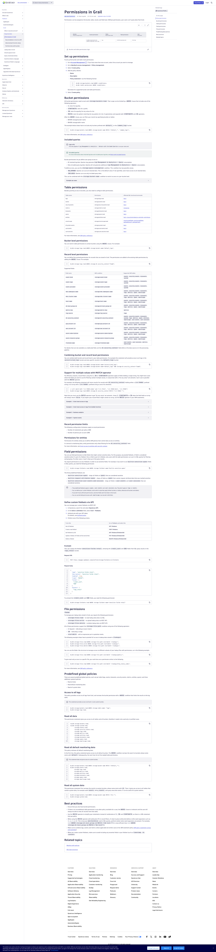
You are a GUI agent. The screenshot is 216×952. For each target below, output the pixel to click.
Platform (4, 18)
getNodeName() (128, 222)
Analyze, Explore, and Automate (10, 91)
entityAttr (140, 217)
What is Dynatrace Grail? (11, 30)
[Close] (22, 19)
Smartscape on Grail (9, 52)
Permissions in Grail (10, 37)
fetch (125, 198)
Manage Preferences (153, 948)
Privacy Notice (54, 950)
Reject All (166, 948)
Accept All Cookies (178, 948)
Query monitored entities (10, 55)
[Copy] (149, 83)
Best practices (160, 34)
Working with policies (73, 845)
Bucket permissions (161, 21)
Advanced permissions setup (13, 43)
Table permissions (161, 23)
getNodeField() (136, 222)
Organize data (8, 33)
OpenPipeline (6, 68)
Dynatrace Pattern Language (12, 62)
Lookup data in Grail (9, 49)
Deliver (4, 94)
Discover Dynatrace (7, 12)
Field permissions (161, 26)
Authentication (81, 515)
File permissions (160, 29)
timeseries (126, 208)
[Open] (22, 12)
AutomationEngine (8, 24)
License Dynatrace (7, 113)
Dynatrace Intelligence (8, 75)
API (3, 103)
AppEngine (6, 21)
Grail (4, 27)
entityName (147, 217)
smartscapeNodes (128, 220)
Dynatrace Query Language (11, 58)
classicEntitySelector (132, 217)
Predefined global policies (163, 31)
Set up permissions (161, 18)
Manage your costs (7, 116)
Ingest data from (6, 82)
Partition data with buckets (12, 46)
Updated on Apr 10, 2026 (104, 16)
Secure (4, 88)
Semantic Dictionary (7, 100)
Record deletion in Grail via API (13, 40)
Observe (4, 85)
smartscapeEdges (138, 220)
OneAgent (6, 65)
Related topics (160, 37)
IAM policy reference (86, 134)
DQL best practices (72, 849)
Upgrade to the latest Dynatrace (11, 71)
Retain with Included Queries (117, 154)
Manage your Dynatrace (8, 110)
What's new (5, 15)
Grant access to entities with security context (93, 446)
